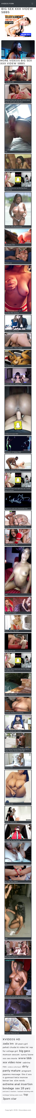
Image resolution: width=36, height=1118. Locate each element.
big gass (24, 1051)
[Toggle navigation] (32, 3)
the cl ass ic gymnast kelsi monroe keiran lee (17, 1077)
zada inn (8, 1043)
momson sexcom (11, 1054)
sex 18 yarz (22, 1088)
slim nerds (19, 1080)
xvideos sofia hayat (14, 1067)
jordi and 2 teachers (9, 1091)
